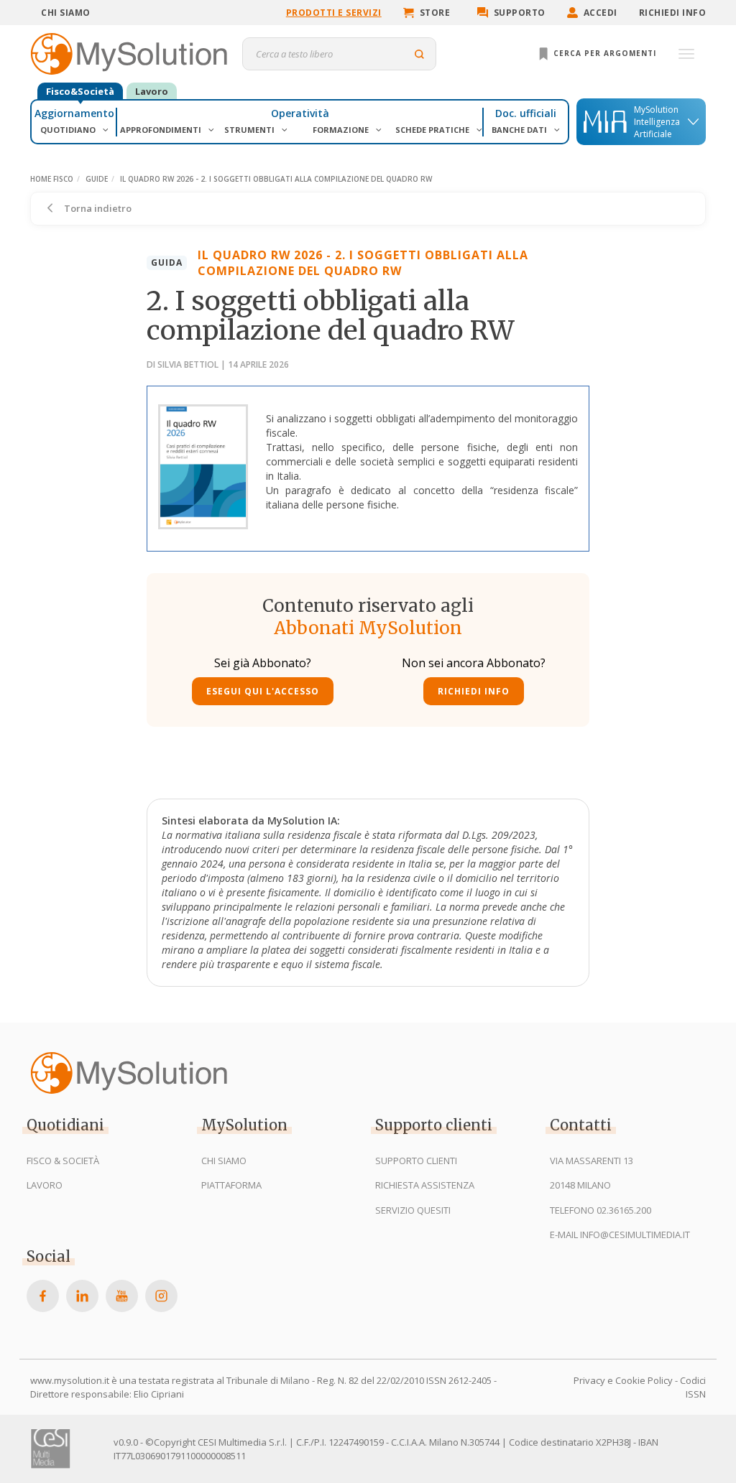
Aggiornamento (74, 113)
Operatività (300, 113)
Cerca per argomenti (603, 53)
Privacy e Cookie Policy (623, 1380)
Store (435, 12)
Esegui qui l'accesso (262, 691)
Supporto (520, 12)
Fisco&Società (80, 91)
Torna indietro (97, 208)
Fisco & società (63, 1160)
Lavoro (151, 91)
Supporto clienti (416, 1160)
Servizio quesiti (413, 1210)
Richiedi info (673, 12)
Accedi (600, 12)
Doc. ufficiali (525, 113)
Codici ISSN (693, 1387)
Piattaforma (231, 1185)
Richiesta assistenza (424, 1185)
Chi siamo (66, 12)
